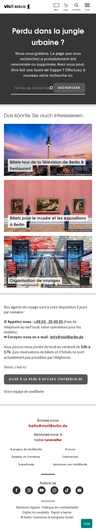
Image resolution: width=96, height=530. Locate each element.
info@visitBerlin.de (66, 337)
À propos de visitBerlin (26, 449)
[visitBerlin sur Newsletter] (79, 490)
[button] (66, 6)
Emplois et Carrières (26, 456)
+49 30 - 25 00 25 (48, 322)
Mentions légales (28, 507)
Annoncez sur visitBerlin (70, 464)
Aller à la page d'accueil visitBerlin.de (46, 379)
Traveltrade (26, 464)
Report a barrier (61, 512)
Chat (86, 524)
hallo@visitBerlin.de (48, 425)
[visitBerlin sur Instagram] (54, 490)
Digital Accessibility (35, 512)
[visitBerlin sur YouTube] (42, 490)
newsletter (53, 439)
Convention (70, 456)
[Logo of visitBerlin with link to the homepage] (17, 6)
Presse (70, 449)
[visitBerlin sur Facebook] (16, 490)
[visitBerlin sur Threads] (29, 490)
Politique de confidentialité (60, 507)
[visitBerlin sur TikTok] (67, 490)
